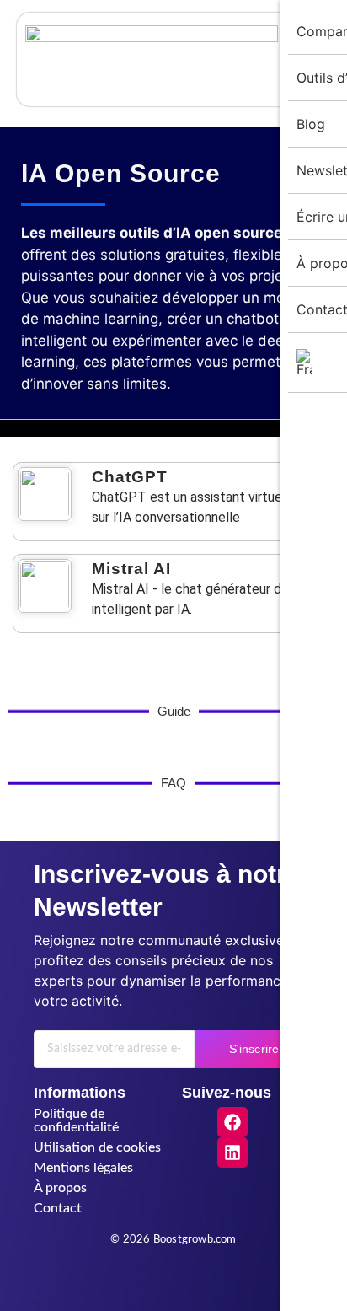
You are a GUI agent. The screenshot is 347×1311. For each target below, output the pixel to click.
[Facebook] (232, 1122)
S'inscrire (254, 1049)
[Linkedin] (232, 1152)
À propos (60, 1188)
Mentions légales (83, 1167)
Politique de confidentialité (76, 1120)
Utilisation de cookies (97, 1147)
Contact (58, 1208)
